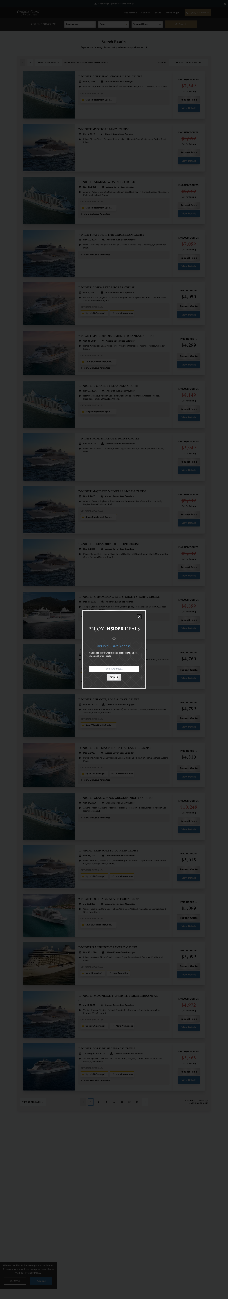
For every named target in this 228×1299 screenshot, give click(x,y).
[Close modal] (139, 616)
